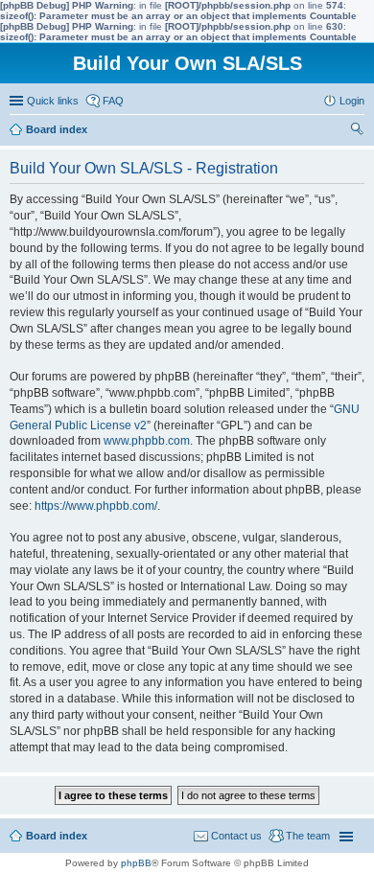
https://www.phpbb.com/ (96, 506)
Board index (56, 835)
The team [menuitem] (308, 835)
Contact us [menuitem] (236, 835)
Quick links (53, 100)
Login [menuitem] (351, 100)
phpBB (136, 863)
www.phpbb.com (147, 441)
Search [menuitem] (356, 131)
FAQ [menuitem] (113, 100)
